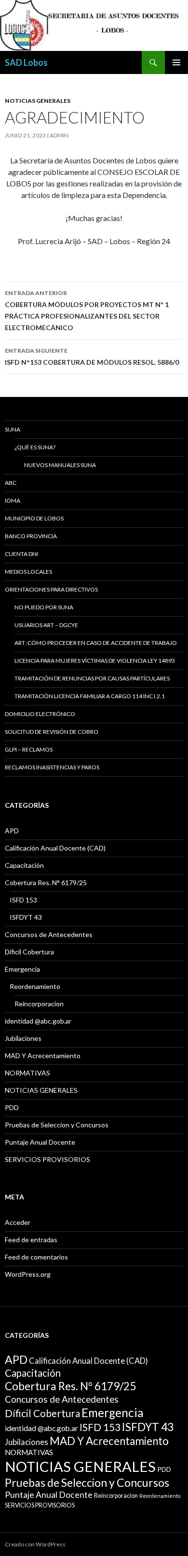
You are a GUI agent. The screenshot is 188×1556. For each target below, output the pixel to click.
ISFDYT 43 (26, 917)
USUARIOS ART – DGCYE (46, 625)
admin (59, 135)
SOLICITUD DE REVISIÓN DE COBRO (51, 731)
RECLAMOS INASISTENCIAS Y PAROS (52, 767)
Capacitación (24, 865)
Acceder (17, 1222)
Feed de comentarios (36, 1257)
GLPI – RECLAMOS (29, 749)
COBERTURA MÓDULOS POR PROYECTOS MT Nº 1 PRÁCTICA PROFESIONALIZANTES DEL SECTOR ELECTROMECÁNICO (87, 310)
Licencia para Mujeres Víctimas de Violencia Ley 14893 (94, 660)
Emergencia (22, 969)
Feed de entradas (31, 1239)
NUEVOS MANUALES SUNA (60, 465)
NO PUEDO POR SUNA (43, 607)
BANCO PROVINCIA (31, 536)
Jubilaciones (23, 1038)
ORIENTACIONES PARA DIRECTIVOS (51, 589)
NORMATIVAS (27, 1073)
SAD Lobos (26, 62)
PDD (12, 1107)
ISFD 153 (23, 900)
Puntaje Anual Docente (40, 1142)
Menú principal (176, 62)
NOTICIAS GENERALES (37, 100)
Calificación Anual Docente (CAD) (55, 848)
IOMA (12, 500)
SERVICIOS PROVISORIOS (47, 1159)
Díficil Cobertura (29, 952)
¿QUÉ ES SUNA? (34, 447)
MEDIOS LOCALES (28, 571)
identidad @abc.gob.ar (38, 1021)
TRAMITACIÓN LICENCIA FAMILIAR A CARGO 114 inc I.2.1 (89, 696)
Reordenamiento (35, 986)
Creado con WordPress (35, 1544)
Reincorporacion (39, 1004)
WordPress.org (28, 1274)
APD (12, 831)
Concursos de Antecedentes (49, 934)
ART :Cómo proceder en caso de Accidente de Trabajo (95, 642)
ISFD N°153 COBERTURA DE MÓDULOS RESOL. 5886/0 (92, 356)
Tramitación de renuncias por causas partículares (92, 678)
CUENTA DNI (21, 553)
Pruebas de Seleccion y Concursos (56, 1125)
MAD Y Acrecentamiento (43, 1055)
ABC (10, 482)
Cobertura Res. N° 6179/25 (46, 882)
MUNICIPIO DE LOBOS (34, 518)
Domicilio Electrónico (40, 713)
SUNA (12, 429)
